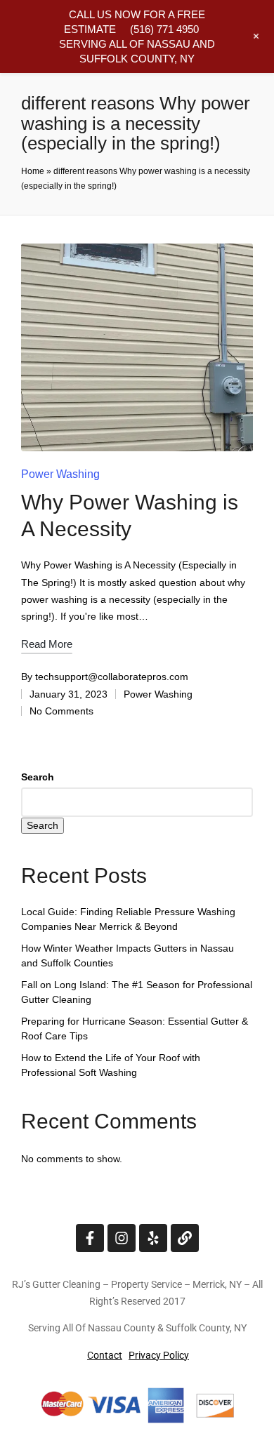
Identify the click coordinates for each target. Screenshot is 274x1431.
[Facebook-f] (90, 1238)
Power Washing (60, 474)
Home (32, 171)
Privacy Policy (159, 1355)
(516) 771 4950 (164, 29)
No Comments (61, 711)
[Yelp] (153, 1238)
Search (37, 777)
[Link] (185, 1238)
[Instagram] (121, 1238)
